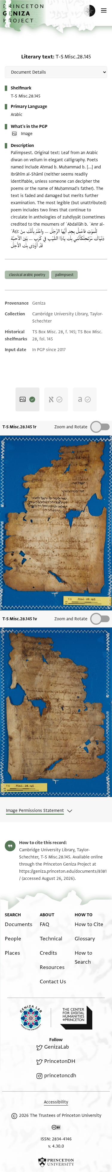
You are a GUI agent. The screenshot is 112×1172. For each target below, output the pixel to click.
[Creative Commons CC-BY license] (56, 1128)
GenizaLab (56, 1047)
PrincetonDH (59, 1061)
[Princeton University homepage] (56, 1162)
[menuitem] (18, 924)
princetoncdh (60, 1075)
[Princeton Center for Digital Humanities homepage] (76, 1018)
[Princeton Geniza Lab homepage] (35, 1017)
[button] (24, 16)
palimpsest (64, 274)
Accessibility (56, 1102)
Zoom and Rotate (71, 427)
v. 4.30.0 (56, 1146)
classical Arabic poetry (27, 274)
